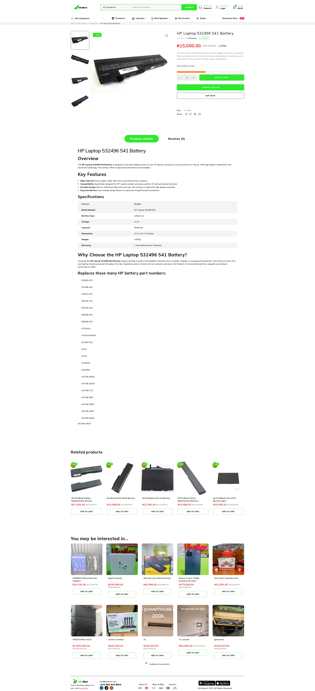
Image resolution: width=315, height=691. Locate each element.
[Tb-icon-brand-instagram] (111, 688)
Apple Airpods (115, 578)
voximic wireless (116, 639)
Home (72, 23)
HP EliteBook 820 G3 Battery (121, 498)
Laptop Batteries (82, 23)
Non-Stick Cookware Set (226, 578)
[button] (167, 36)
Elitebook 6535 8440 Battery (85, 498)
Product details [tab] (141, 138)
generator (219, 639)
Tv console (184, 639)
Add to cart (222, 77)
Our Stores (83, 688)
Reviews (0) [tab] (176, 138)
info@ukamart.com (108, 681)
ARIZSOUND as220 (82, 639)
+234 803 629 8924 (110, 684)
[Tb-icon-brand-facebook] (101, 688)
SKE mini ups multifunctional (157, 578)
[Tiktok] (106, 688)
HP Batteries (94, 23)
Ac (144, 639)
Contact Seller (210, 87)
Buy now (210, 96)
